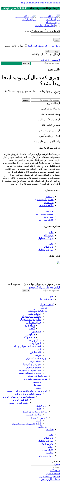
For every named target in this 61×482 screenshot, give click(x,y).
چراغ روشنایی (33, 322)
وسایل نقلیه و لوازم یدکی (28, 393)
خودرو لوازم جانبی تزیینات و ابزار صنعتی (26, 390)
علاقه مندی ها (46, 205)
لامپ (32, 328)
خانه (51, 232)
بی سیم (37, 382)
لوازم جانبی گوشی (37, 310)
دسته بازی (35, 361)
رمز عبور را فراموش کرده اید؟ (44, 45)
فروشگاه (48, 235)
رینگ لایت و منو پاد (31, 316)
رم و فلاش (41, 405)
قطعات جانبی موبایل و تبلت (27, 346)
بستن (57, 464)
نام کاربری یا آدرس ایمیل (42, 31)
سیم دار (37, 385)
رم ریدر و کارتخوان (31, 364)
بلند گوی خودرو (20, 399)
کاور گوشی (35, 343)
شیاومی (30, 334)
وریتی (38, 355)
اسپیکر (43, 307)
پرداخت (49, 196)
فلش (38, 408)
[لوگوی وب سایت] (48, 19)
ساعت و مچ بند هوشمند (35, 411)
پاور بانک (42, 426)
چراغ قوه (30, 325)
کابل (38, 349)
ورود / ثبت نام (46, 455)
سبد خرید (48, 202)
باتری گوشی (34, 313)
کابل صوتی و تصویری (30, 370)
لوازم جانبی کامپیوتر (36, 358)
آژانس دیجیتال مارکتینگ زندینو (44, 287)
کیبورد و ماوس (33, 367)
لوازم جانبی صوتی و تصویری (26, 423)
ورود (56, 40)
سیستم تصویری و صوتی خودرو (19, 396)
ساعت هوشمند (33, 414)
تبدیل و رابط (34, 340)
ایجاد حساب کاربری (45, 25)
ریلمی (38, 387)
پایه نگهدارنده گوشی (37, 376)
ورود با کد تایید (52, 51)
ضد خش (36, 331)
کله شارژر (35, 352)
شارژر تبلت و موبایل (30, 319)
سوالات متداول (45, 238)
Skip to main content (49, 2)
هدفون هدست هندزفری (35, 379)
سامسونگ (29, 337)
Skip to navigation (30, 2)
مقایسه (49, 452)
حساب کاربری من (44, 199)
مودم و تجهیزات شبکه (29, 373)
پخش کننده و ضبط (18, 402)
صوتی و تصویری (38, 417)
